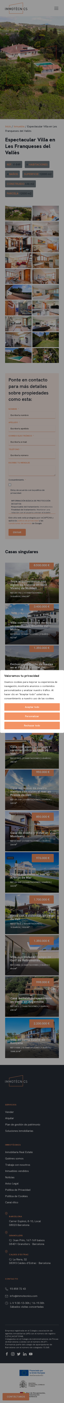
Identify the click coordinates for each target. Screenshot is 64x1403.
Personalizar (32, 716)
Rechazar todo (32, 725)
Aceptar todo (32, 707)
